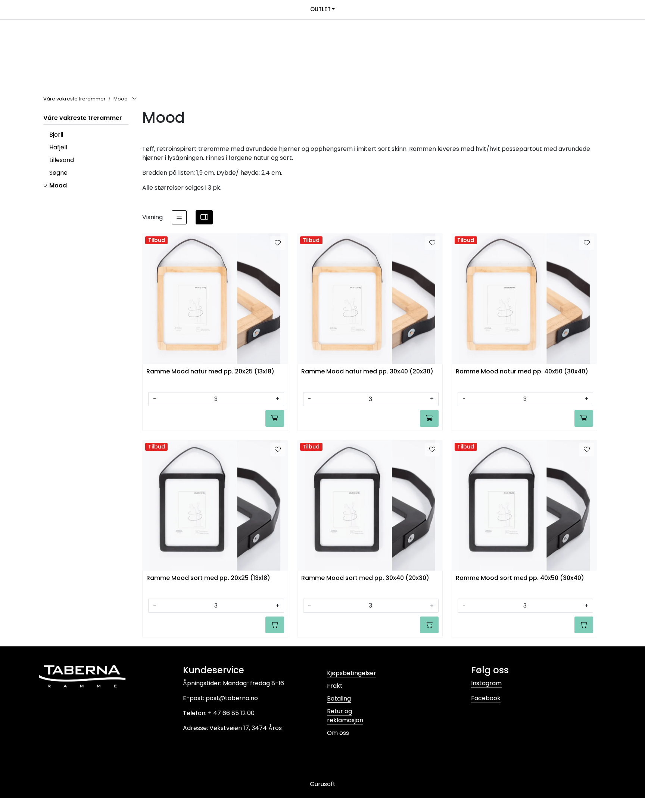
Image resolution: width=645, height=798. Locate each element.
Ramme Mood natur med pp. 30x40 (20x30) (367, 372)
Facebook (486, 698)
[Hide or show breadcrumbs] (134, 99)
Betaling (339, 698)
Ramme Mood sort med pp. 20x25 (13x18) (208, 578)
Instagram (486, 683)
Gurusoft (323, 784)
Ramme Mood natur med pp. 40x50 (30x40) (522, 372)
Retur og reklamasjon (345, 715)
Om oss (338, 733)
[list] (179, 217)
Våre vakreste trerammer (82, 118)
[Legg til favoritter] (277, 243)
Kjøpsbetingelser (351, 673)
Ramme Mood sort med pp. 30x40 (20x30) (365, 578)
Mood (58, 185)
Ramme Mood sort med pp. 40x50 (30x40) (520, 578)
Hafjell (58, 147)
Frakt (335, 685)
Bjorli (56, 134)
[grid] (204, 217)
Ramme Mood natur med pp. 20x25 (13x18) (210, 372)
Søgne (58, 172)
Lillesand (61, 160)
